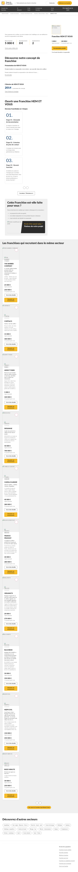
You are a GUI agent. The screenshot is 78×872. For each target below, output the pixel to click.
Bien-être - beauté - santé (36, 825)
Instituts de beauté (22, 829)
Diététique (60, 825)
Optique (56, 829)
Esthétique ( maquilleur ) (9, 829)
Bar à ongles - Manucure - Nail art (20, 825)
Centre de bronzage (50, 825)
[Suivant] (27, 187)
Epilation (68, 825)
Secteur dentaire (26, 833)
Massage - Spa (33, 829)
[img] (14, 9)
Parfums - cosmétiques (9, 833)
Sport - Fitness (37, 833)
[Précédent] (24, 187)
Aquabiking (6, 825)
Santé (18, 833)
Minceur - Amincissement (45, 829)
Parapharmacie (64, 829)
